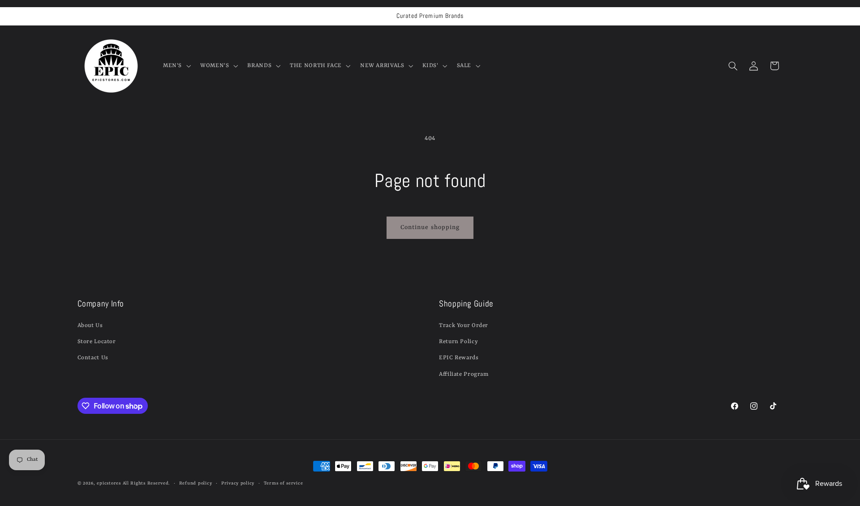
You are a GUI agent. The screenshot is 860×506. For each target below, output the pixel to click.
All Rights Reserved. (146, 483)
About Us (90, 325)
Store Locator (96, 341)
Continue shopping (430, 227)
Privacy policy (237, 483)
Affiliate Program (464, 374)
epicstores (108, 483)
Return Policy (458, 341)
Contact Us (92, 357)
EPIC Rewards (459, 357)
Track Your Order (463, 325)
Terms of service (283, 483)
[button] (175, 66)
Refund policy (195, 483)
